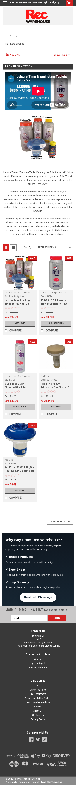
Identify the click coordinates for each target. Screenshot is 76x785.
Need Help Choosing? (38, 597)
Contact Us (38, 715)
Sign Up (55, 2)
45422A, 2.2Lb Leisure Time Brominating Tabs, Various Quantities (54, 304)
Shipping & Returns (38, 667)
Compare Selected (60, 521)
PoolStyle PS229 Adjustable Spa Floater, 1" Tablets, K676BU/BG (55, 387)
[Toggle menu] (5, 5)
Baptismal (38, 706)
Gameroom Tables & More (38, 698)
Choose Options (56, 323)
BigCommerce (22, 782)
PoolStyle (45, 376)
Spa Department (38, 694)
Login (45, 2)
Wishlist (38, 659)
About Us (38, 711)
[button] (38, 54)
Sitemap (36, 779)
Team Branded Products (38, 702)
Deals (38, 685)
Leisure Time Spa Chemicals (18, 292)
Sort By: (28, 247)
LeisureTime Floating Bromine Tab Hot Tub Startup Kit (17, 304)
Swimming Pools (38, 690)
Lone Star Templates (51, 782)
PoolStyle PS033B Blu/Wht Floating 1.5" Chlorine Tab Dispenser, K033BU (20, 471)
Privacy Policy (38, 719)
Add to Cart (20, 323)
